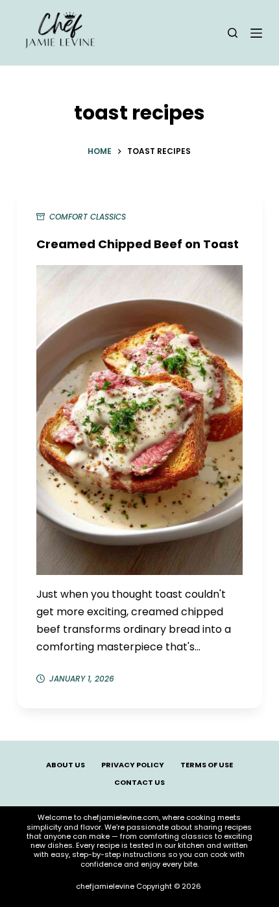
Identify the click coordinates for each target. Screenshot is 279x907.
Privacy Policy (132, 764)
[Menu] (256, 33)
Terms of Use (206, 764)
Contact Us (139, 782)
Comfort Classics (87, 216)
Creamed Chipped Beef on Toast (137, 244)
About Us (65, 764)
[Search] (232, 33)
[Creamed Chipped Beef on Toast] (139, 420)
